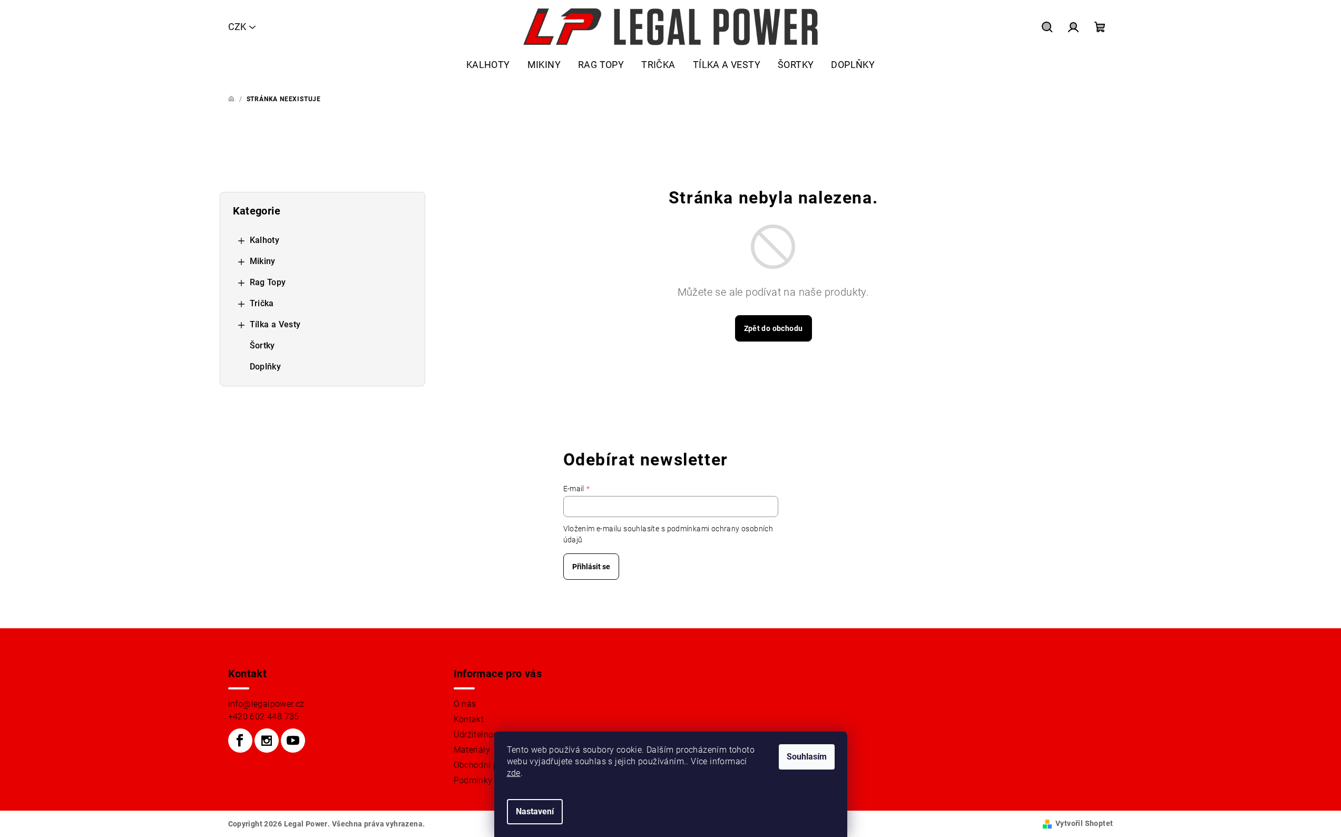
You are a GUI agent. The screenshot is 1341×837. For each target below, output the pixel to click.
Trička (262, 303)
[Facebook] (240, 740)
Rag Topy (268, 282)
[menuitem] (488, 64)
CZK (237, 26)
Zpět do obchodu (773, 328)
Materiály (472, 750)
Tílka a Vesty (275, 324)
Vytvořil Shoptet (1084, 823)
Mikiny (263, 261)
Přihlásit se (591, 566)
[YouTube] (293, 740)
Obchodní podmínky (493, 765)
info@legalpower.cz (266, 704)
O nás (465, 704)
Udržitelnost (477, 734)
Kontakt (469, 719)
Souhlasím (807, 757)
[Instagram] (267, 740)
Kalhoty (265, 240)
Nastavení (535, 811)
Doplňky (265, 367)
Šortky (262, 345)
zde (514, 773)
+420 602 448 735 (263, 717)
